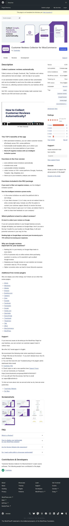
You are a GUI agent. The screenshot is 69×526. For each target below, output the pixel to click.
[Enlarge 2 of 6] (13, 411)
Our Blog (7, 391)
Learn (37, 483)
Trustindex (17, 50)
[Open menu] (66, 2)
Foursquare (7, 306)
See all (65, 140)
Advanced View (52, 109)
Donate (55, 489)
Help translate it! (47, 12)
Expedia (6, 301)
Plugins (21, 489)
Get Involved (56, 483)
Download (63, 49)
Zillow (6, 326)
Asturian (8, 513)
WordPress (7, 331)
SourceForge (8, 316)
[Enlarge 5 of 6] (27, 411)
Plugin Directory (6, 7)
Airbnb (6, 283)
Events (54, 486)
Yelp (5, 323)
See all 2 (65, 86)
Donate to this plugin (54, 176)
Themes (21, 486)
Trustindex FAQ (8, 366)
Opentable (7, 313)
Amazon (6, 290)
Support (64, 58)
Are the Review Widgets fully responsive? (14, 447)
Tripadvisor (7, 321)
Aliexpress (7, 285)
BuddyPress (6, 506)
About (3, 483)
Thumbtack (7, 318)
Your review (51, 140)
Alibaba (6, 288)
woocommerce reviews (61, 104)
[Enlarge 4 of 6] (27, 402)
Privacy (4, 491)
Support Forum (34, 368)
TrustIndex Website (10, 388)
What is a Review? (7, 435)
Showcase (22, 483)
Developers (38, 489)
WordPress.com (7, 497)
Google (6, 308)
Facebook (7, 303)
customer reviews (62, 93)
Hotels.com (7, 311)
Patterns (21, 491)
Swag (54, 491)
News (3, 486)
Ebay (5, 298)
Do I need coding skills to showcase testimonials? (17, 452)
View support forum (54, 160)
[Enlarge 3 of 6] (13, 420)
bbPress (5, 503)
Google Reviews (62, 97)
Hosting (4, 489)
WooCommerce (9, 328)
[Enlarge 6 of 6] (42, 402)
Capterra (7, 296)
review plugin (63, 100)
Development (25, 58)
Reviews (14, 58)
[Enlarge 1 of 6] (13, 402)
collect (65, 90)
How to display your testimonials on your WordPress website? (12, 441)
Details (5, 58)
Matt (4, 500)
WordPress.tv (40, 491)
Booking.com (8, 293)
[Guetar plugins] (19, 18)
